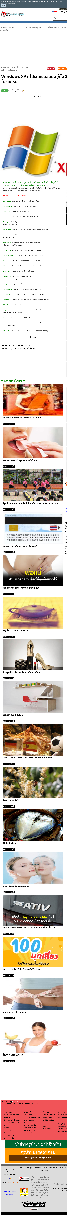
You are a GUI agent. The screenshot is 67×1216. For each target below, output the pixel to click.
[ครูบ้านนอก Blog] (22, 27)
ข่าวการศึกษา (5, 67)
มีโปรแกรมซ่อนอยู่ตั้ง (19, 349)
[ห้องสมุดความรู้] (31, 27)
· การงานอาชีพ (28, 1133)
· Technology (7, 1112)
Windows (5, 349)
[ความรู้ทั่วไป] (5, 30)
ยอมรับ (3, 5)
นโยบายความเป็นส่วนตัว (8, 3)
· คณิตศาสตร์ (28, 1115)
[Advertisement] (33, 366)
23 (28, 349)
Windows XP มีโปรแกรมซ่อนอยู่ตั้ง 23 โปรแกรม (16, 345)
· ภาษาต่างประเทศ (29, 1120)
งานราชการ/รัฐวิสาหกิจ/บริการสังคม (15, 68)
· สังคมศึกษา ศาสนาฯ (30, 1128)
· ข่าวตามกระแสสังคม (48, 1115)
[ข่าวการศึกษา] (13, 27)
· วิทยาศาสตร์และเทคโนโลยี (32, 1117)
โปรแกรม (33, 349)
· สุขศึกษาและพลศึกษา (30, 1125)
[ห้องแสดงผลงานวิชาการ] (55, 27)
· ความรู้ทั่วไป (27, 1112)
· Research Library (9, 1133)
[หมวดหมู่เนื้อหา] (43, 27)
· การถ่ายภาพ (7, 1128)
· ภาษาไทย (27, 1122)
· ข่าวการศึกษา (46, 1112)
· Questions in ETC (9, 1135)
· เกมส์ (44, 1126)
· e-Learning (7, 1117)
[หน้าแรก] (3, 27)
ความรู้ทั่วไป (16, 67)
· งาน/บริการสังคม (47, 1117)
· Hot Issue (7, 1130)
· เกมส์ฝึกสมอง (46, 1129)
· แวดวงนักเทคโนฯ (9, 1138)
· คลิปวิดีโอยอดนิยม (48, 1120)
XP (10, 349)
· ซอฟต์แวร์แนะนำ (8, 1125)
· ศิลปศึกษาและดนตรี (30, 1130)
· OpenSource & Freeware (12, 1122)
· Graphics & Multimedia (11, 1120)
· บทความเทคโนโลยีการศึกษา (12, 1115)
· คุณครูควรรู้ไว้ (61, 1123)
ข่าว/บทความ (62, 69)
